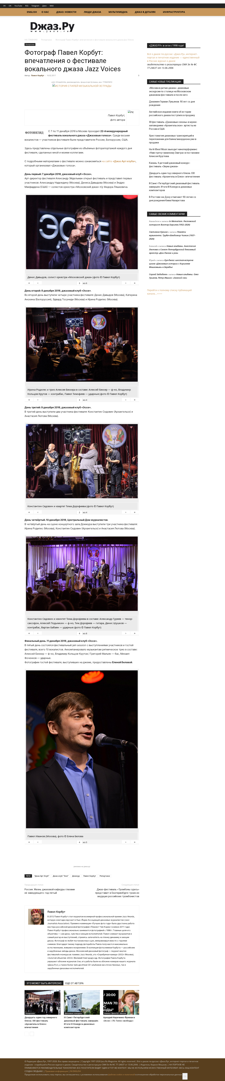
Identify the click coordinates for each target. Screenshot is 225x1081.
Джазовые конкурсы (73, 1013)
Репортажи (46, 39)
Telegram (35, 5)
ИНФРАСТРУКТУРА (174, 11)
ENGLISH (32, 11)
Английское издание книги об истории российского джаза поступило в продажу (172, 114)
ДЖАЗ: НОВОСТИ (66, 11)
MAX (52, 5)
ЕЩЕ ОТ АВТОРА (74, 983)
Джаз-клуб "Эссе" (61, 876)
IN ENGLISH (75, 1071)
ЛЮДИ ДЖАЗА (92, 11)
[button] (196, 12)
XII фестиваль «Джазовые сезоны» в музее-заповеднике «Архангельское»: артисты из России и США (173, 125)
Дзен (44, 5)
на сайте (119, 161)
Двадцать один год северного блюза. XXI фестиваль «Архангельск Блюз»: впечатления (174, 175)
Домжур (76, 876)
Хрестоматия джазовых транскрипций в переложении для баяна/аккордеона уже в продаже (172, 139)
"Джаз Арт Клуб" (41, 876)
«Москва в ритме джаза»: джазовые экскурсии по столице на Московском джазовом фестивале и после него (170, 91)
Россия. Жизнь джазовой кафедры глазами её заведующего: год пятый (50, 891)
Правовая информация (56, 1071)
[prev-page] (27, 1034)
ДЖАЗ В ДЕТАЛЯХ (145, 11)
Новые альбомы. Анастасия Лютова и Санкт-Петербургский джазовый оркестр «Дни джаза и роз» (172, 249)
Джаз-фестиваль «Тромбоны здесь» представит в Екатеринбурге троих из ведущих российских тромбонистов (117, 893)
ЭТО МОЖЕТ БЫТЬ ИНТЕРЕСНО (44, 983)
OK (10, 5)
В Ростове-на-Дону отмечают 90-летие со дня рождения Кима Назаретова (172, 199)
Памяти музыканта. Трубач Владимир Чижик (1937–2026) (172, 235)
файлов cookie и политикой (121, 1074)
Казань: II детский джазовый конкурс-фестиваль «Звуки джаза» (169, 165)
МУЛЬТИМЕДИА (118, 11)
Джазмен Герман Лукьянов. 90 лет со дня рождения (172, 103)
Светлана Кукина (158, 231)
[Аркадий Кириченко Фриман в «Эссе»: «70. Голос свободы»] (121, 1002)
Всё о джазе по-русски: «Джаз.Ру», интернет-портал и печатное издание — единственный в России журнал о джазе (173, 57)
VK (4, 5)
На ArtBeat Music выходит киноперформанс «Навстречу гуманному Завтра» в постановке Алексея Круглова (174, 153)
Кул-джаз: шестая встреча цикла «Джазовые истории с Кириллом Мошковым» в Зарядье (171, 264)
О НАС (45, 11)
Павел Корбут (37, 75)
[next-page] (32, 1034)
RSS (26, 5)
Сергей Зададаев (158, 274)
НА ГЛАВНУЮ (31, 39)
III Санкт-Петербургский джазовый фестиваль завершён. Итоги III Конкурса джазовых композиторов (174, 187)
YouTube (18, 5)
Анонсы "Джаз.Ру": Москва (115, 1013)
